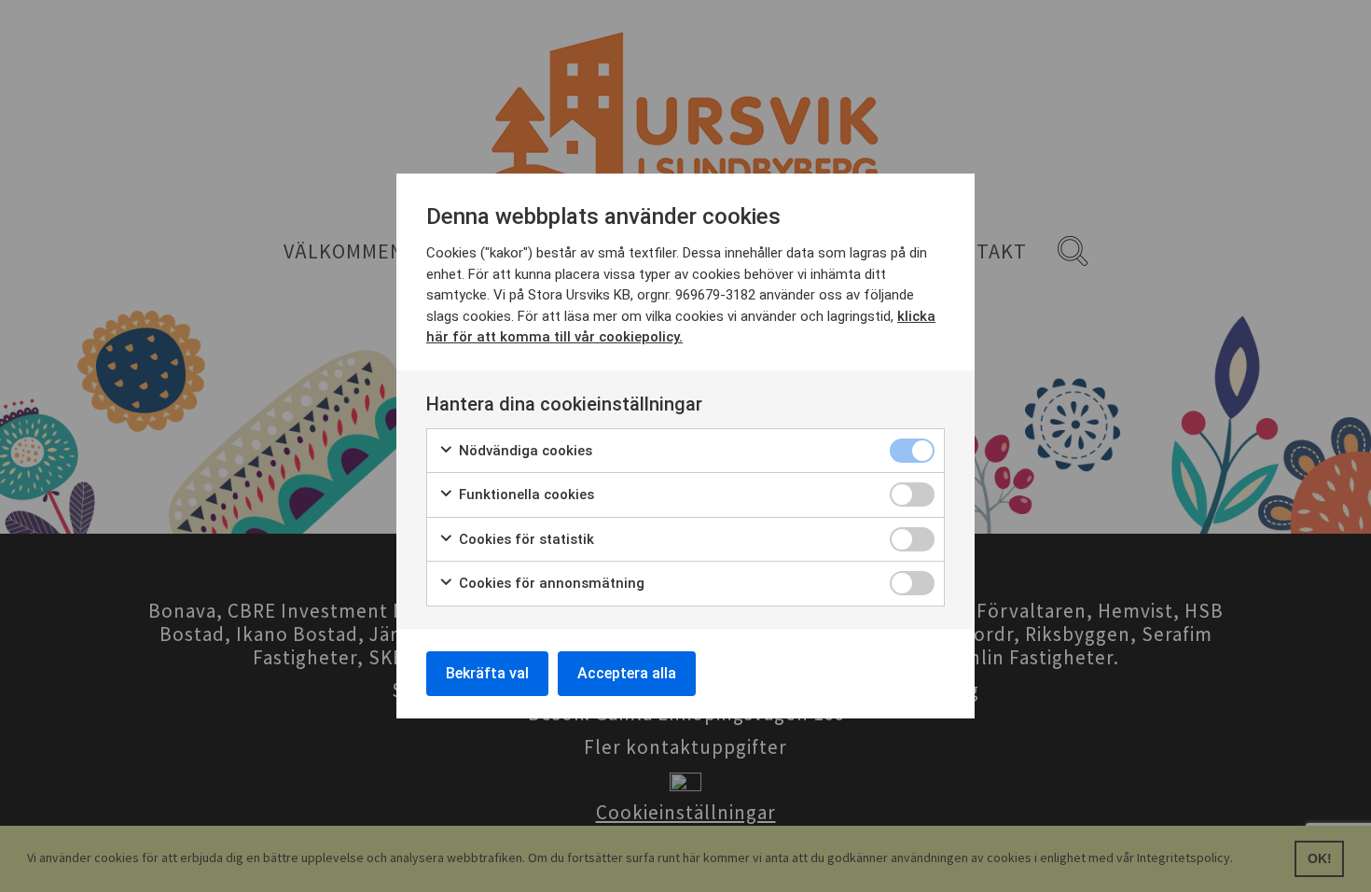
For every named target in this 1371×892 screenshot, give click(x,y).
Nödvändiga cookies (523, 450)
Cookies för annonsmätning (549, 583)
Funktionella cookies (524, 494)
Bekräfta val (487, 673)
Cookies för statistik (524, 539)
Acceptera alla (626, 673)
